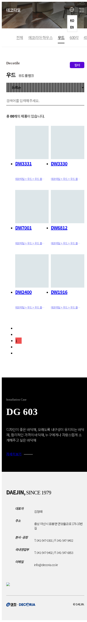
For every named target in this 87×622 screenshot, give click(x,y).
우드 (61, 37)
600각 (74, 37)
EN (72, 27)
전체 (19, 37)
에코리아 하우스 (40, 37)
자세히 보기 (14, 454)
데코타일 (13, 10)
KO (72, 20)
